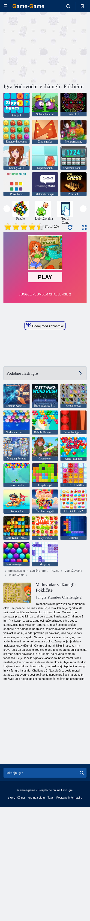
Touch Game (16, 575)
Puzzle (54, 570)
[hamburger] (5, 6)
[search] (82, 773)
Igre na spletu (16, 570)
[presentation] (6, 208)
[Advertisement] (42, 47)
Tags (51, 797)
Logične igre (37, 570)
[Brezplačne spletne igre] (28, 6)
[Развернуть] (84, 227)
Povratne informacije (69, 797)
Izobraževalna (73, 570)
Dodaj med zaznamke (47, 326)
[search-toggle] (68, 6)
